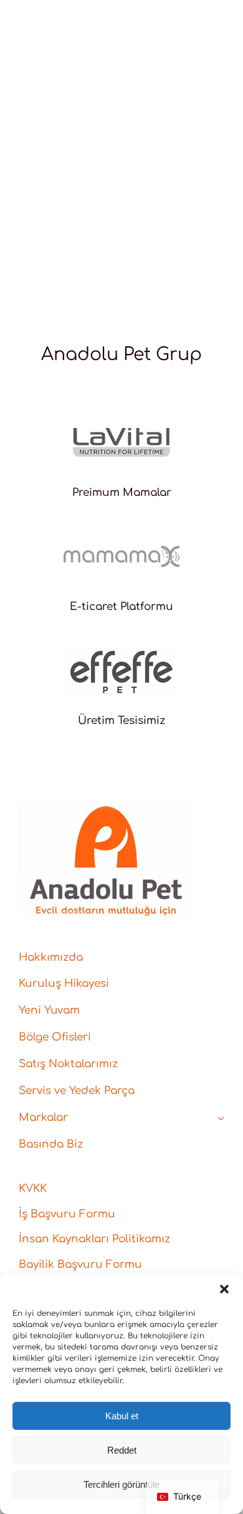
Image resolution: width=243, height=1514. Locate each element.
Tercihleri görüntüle (121, 1484)
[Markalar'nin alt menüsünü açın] (220, 1118)
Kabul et (121, 1416)
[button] (224, 1289)
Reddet (121, 1450)
